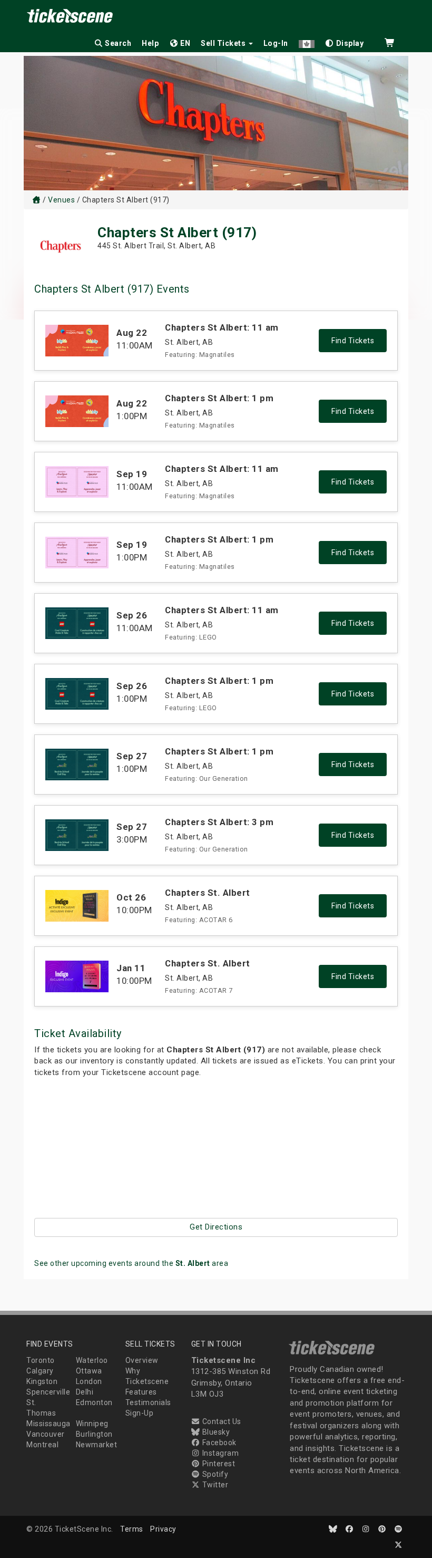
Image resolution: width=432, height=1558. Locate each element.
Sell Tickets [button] (224, 43)
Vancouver (45, 1434)
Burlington (94, 1434)
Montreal (42, 1444)
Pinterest (217, 1463)
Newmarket (96, 1444)
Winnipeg (92, 1423)
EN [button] (185, 43)
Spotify (214, 1474)
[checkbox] (344, 41)
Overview (142, 1360)
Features (141, 1392)
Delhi (85, 1392)
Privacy (163, 1529)
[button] (306, 41)
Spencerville (48, 1392)
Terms (131, 1529)
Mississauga (48, 1423)
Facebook (218, 1442)
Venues (61, 200)
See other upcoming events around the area (131, 1263)
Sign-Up (139, 1413)
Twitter (214, 1484)
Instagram (219, 1453)
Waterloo (92, 1360)
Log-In (275, 43)
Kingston (41, 1381)
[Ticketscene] (36, 200)
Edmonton (94, 1402)
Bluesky (215, 1432)
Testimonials (148, 1402)
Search (117, 43)
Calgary (40, 1371)
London (89, 1381)
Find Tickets (352, 340)
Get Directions (216, 1227)
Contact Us (220, 1421)
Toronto (40, 1360)
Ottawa (89, 1371)
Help (150, 43)
